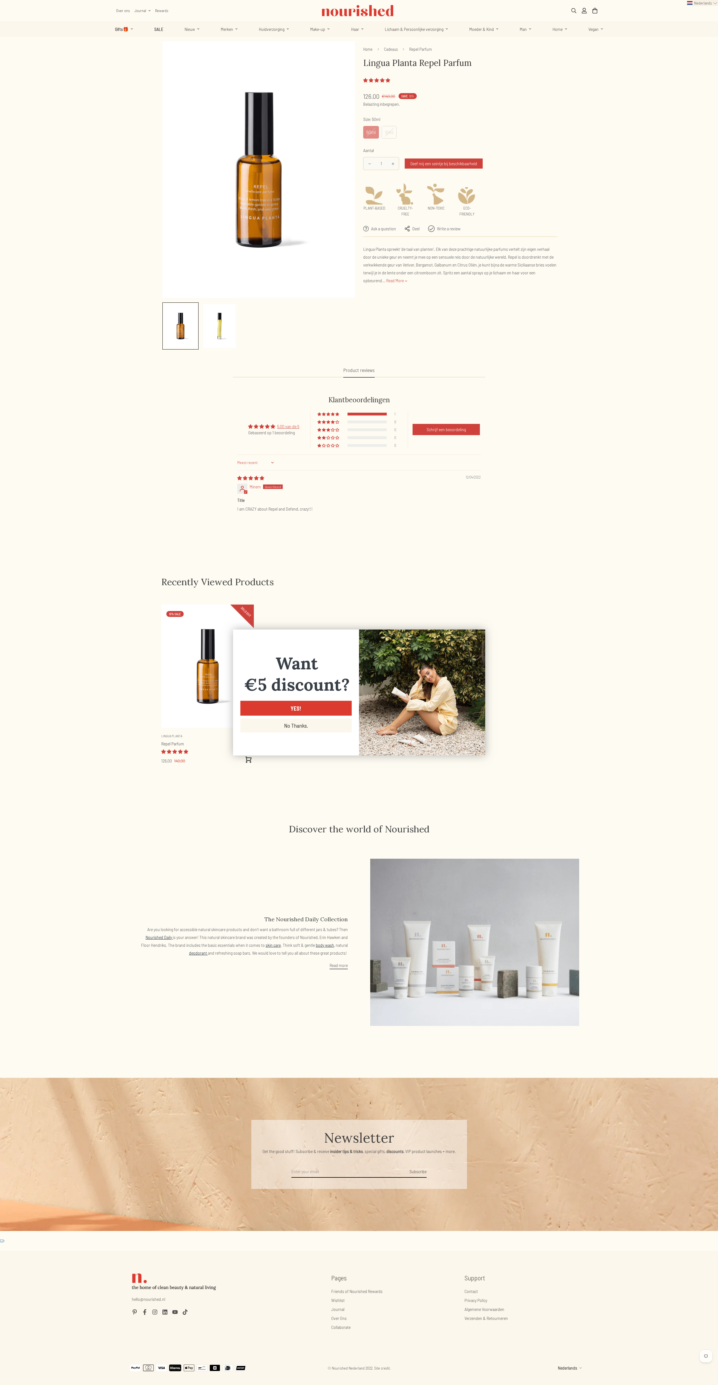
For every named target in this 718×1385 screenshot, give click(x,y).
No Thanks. (296, 725)
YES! (296, 708)
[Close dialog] (478, 637)
